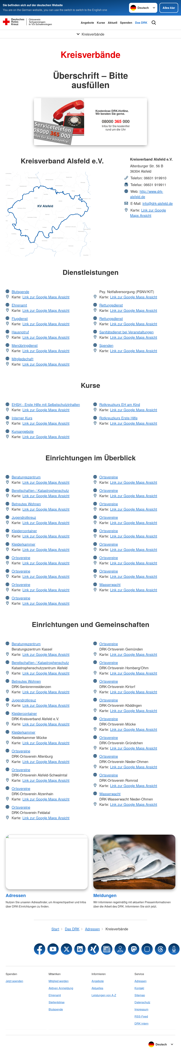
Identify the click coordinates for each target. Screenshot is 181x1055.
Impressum (141, 1009)
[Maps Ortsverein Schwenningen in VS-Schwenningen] (120, 949)
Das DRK (141, 23)
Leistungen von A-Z (104, 995)
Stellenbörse (57, 1002)
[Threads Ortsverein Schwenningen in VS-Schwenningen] (160, 949)
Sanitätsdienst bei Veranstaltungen (126, 331)
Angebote (87, 23)
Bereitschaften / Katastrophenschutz (40, 490)
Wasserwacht (110, 584)
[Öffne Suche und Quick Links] (154, 22)
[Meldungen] (134, 862)
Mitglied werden (59, 981)
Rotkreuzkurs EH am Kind (119, 404)
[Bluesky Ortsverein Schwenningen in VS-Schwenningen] (147, 949)
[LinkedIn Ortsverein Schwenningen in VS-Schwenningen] (80, 949)
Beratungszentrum (26, 476)
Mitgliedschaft (22, 358)
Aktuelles (97, 988)
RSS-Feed (141, 1016)
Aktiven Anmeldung (61, 988)
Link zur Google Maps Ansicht (148, 212)
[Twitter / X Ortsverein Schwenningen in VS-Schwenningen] (66, 949)
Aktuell (112, 23)
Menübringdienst (25, 345)
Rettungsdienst (111, 305)
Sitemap (140, 995)
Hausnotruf (20, 331)
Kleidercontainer (24, 530)
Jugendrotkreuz (24, 517)
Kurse (101, 23)
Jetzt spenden (14, 981)
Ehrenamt (19, 305)
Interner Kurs (22, 417)
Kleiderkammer (23, 544)
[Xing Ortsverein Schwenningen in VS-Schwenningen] (93, 949)
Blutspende (20, 291)
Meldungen (104, 895)
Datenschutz (142, 1002)
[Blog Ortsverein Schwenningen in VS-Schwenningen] (106, 949)
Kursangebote (23, 431)
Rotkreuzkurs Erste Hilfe (118, 417)
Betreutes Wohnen (26, 503)
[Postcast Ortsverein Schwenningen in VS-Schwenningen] (174, 949)
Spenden (126, 23)
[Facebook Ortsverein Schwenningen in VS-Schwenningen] (39, 949)
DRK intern (141, 1023)
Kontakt (139, 988)
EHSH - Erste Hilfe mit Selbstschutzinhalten (46, 404)
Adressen (16, 895)
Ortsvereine (21, 557)
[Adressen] (47, 862)
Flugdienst (20, 318)
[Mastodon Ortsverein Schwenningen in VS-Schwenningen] (133, 949)
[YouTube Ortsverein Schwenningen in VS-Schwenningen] (53, 949)
